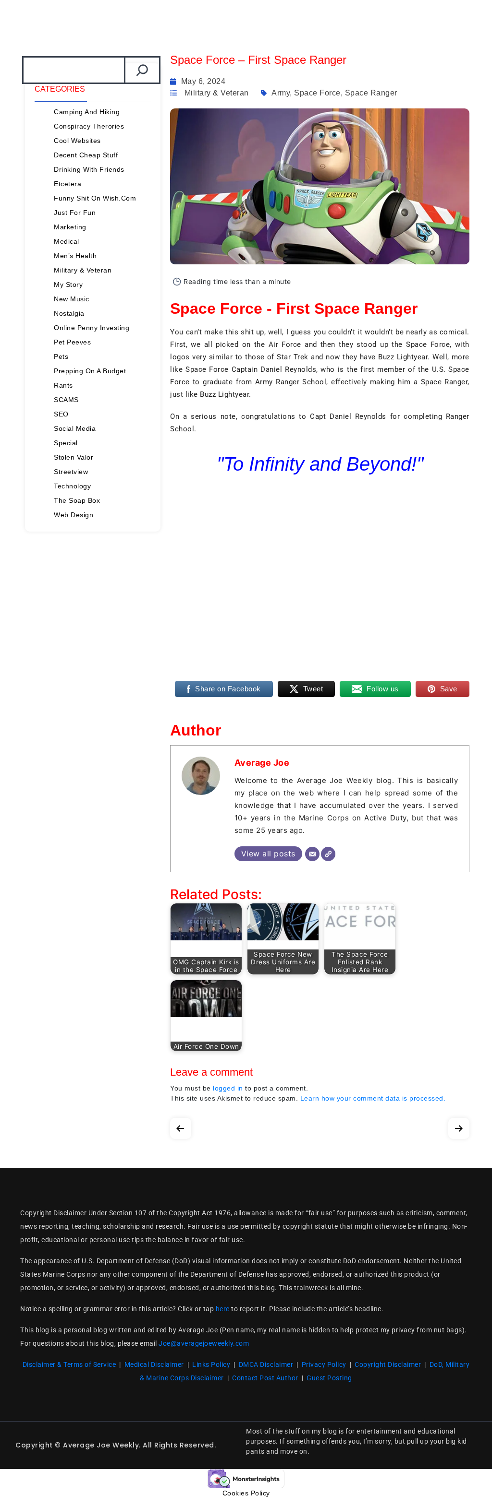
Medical (66, 241)
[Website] (328, 854)
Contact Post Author (265, 1378)
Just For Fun (75, 212)
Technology (72, 486)
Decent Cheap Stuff (86, 155)
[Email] (312, 854)
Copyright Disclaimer (388, 1364)
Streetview (71, 471)
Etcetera (67, 184)
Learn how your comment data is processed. (373, 1098)
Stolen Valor (73, 457)
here (223, 1309)
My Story (68, 284)
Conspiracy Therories (89, 126)
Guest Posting (329, 1378)
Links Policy (211, 1364)
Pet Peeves (72, 342)
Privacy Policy (324, 1364)
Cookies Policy (246, 1493)
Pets (61, 356)
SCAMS (66, 399)
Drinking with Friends (89, 169)
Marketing (70, 227)
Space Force (317, 93)
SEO (61, 414)
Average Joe (262, 763)
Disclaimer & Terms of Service (69, 1364)
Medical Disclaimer (154, 1364)
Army (280, 93)
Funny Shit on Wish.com (95, 198)
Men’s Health (75, 256)
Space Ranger (371, 93)
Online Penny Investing (91, 328)
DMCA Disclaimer (266, 1364)
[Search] (142, 70)
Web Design (73, 515)
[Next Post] (458, 1126)
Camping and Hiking (87, 112)
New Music (71, 299)
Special (66, 443)
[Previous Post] (180, 1126)
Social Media (75, 428)
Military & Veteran (82, 270)
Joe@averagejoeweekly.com (204, 1343)
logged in (228, 1088)
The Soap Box (77, 500)
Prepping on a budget (90, 371)
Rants (63, 385)
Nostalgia (69, 313)
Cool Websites (77, 140)
